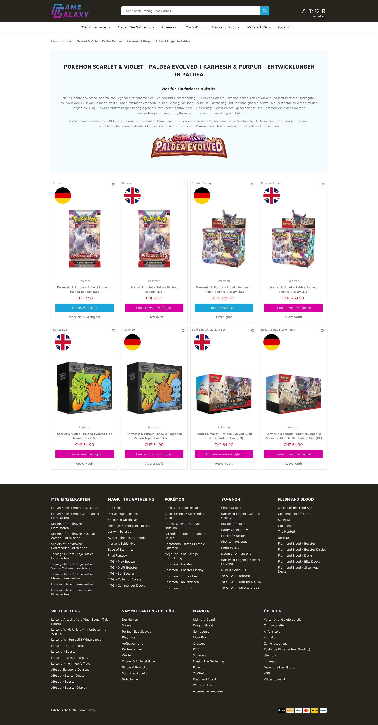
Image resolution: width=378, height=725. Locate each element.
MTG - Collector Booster (125, 579)
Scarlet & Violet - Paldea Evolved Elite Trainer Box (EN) (84, 436)
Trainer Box (60, 329)
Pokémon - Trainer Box (181, 576)
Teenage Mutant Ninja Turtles (129, 525)
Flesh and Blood (204, 679)
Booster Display (202, 183)
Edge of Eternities (120, 549)
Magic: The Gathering (208, 661)
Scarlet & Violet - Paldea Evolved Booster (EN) (154, 289)
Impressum (271, 661)
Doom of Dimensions (236, 553)
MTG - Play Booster (122, 561)
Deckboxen (130, 619)
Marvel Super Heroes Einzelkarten (75, 507)
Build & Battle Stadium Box (209, 329)
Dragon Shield (203, 625)
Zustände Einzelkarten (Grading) (287, 649)
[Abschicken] (264, 10)
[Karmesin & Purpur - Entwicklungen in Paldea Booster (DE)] (84, 232)
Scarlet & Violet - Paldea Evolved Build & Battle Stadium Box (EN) (224, 436)
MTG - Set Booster (121, 573)
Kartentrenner (132, 649)
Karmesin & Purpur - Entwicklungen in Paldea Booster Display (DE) (223, 289)
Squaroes (199, 655)
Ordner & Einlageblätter (139, 661)
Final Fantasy (117, 555)
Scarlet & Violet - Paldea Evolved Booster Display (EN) (293, 289)
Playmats (128, 637)
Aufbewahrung (132, 643)
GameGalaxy (87, 710)
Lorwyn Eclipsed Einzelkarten (72, 584)
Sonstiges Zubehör (135, 673)
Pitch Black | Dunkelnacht (183, 507)
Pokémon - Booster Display (184, 570)
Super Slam (286, 519)
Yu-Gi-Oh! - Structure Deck (240, 587)
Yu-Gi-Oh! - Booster (235, 575)
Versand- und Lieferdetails (282, 619)
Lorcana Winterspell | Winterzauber (77, 639)
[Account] (304, 11)
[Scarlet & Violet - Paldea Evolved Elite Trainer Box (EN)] (84, 378)
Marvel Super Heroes (123, 513)
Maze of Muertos (233, 535)
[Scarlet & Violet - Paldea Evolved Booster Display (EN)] (293, 232)
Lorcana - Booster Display (69, 657)
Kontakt (269, 637)
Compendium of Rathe (294, 513)
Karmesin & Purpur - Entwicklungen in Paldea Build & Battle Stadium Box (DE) (293, 436)
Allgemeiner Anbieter (208, 691)
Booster (57, 183)
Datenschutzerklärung (279, 667)
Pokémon (85, 280)
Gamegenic (201, 631)
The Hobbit (116, 507)
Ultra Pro (199, 637)
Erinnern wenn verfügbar (154, 307)
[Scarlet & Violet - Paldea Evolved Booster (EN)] (154, 232)
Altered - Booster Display (69, 687)
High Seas (285, 525)
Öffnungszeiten (275, 625)
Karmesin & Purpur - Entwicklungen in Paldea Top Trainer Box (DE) (154, 436)
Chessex (199, 643)
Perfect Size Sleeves (136, 631)
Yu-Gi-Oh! (200, 673)
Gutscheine (130, 679)
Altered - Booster (63, 681)
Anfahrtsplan (273, 631)
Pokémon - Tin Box (178, 588)
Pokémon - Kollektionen (182, 582)
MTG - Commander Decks (126, 585)
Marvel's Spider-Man (122, 543)
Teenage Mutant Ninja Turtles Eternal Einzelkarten (72, 576)
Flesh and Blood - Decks (295, 555)
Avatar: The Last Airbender (127, 537)
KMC (196, 649)
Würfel (127, 655)
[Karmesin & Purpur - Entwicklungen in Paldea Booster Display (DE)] (224, 232)
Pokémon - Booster (178, 564)
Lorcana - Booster (64, 651)
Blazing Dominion (233, 523)
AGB (267, 673)
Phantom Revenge (234, 541)
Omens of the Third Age (295, 507)
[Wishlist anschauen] (317, 11)
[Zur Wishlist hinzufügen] (113, 184)
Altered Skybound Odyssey (70, 669)
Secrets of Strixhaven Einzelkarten (66, 525)
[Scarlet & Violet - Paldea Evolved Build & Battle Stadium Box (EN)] (224, 378)
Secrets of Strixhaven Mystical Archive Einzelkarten (73, 536)
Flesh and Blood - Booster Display (302, 549)
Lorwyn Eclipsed (119, 531)
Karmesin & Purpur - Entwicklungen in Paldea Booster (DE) (84, 289)
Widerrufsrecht (274, 679)
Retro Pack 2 (230, 547)
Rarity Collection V (234, 529)
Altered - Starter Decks (67, 675)
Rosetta (283, 537)
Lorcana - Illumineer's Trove (71, 663)
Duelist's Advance (234, 569)
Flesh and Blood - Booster (296, 543)
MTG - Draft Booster (122, 567)
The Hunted (286, 531)
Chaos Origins (231, 507)
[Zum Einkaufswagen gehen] (323, 11)
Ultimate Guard (204, 619)
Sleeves (127, 625)
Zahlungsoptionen (276, 643)
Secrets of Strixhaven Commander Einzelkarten (69, 546)
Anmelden (319, 16)
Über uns (270, 655)
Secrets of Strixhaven (123, 519)
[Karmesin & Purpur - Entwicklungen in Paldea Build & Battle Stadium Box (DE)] (293, 378)
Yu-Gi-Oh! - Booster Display (241, 581)
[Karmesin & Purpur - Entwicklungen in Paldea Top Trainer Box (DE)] (154, 378)
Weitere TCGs (202, 685)
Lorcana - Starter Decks (68, 645)
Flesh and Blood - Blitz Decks (299, 561)
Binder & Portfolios (135, 667)
